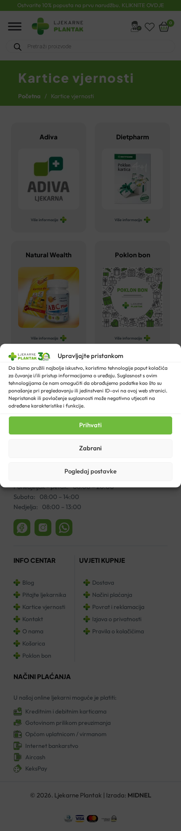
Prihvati (90, 425)
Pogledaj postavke (90, 471)
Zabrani (90, 448)
